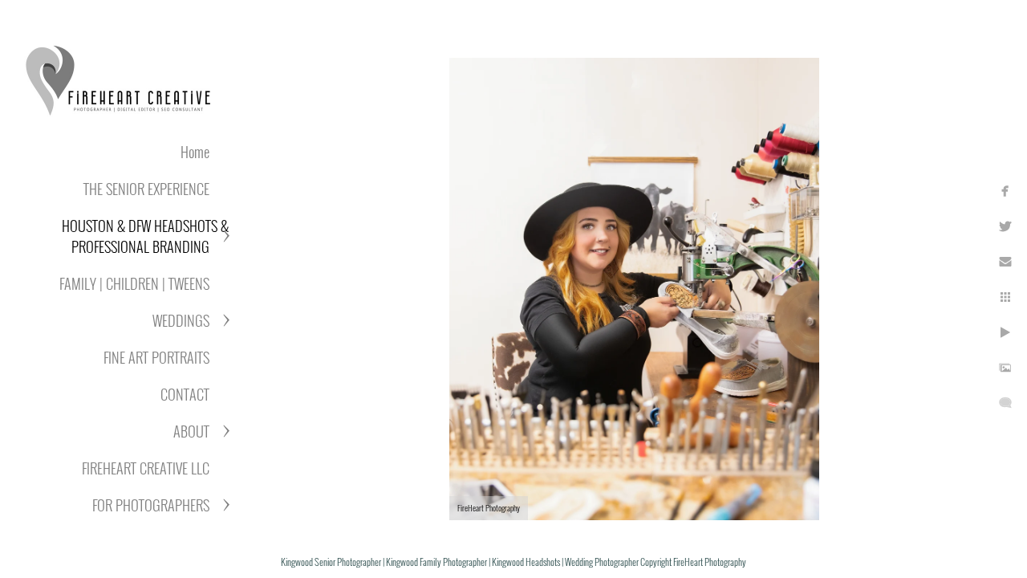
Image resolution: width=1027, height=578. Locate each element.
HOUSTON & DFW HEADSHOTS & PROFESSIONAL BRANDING (145, 236)
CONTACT (184, 394)
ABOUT (191, 431)
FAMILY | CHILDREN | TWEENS (134, 283)
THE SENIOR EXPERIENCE (146, 188)
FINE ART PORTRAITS (156, 357)
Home (195, 151)
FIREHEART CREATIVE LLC (145, 468)
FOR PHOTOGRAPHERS (150, 505)
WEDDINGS (180, 320)
